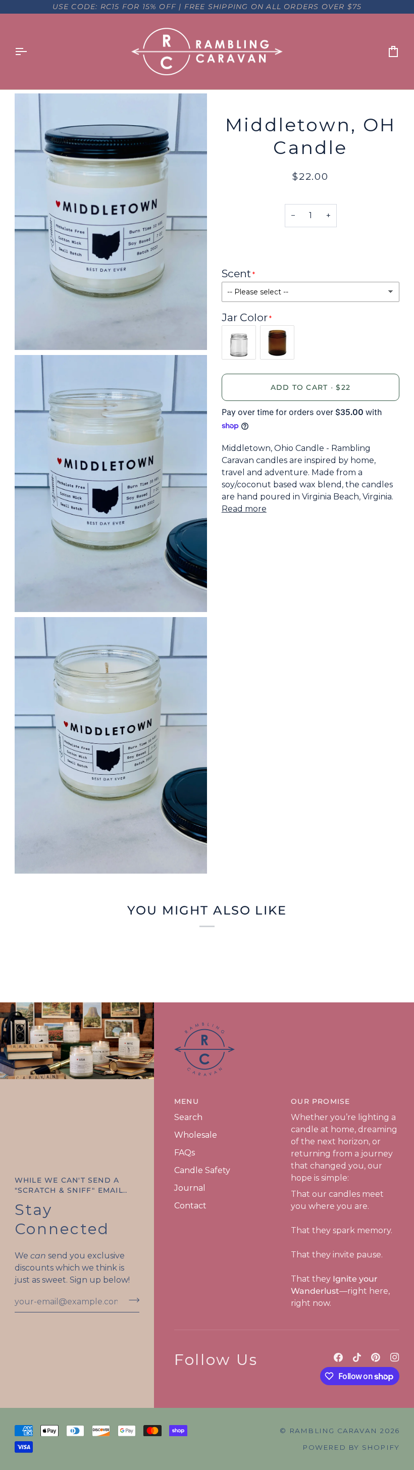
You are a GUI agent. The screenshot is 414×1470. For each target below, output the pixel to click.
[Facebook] (338, 1357)
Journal (189, 1188)
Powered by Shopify (350, 1447)
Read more (244, 509)
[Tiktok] (357, 1357)
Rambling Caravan (333, 1431)
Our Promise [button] (320, 1101)
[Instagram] (394, 1357)
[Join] (131, 1300)
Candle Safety (202, 1170)
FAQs (184, 1152)
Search (188, 1117)
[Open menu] (30, 52)
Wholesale (195, 1135)
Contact (190, 1205)
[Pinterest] (375, 1357)
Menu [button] (186, 1101)
